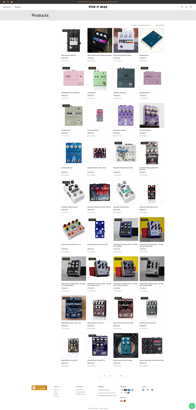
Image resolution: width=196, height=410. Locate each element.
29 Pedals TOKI (65, 130)
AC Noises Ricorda (66, 168)
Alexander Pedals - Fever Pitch (96, 168)
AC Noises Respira (145, 130)
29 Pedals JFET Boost (119, 92)
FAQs (55, 392)
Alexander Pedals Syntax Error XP (97, 244)
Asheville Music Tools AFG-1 (69, 360)
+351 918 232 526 (103, 390)
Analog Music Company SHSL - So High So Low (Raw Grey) (99, 284)
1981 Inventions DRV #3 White (122, 55)
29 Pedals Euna (144, 55)
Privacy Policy (79, 390)
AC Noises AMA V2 (93, 130)
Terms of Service (80, 392)
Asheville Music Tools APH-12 (96, 360)
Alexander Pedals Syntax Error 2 (71, 244)
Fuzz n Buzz (95, 408)
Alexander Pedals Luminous (69, 207)
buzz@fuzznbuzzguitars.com (107, 395)
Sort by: (133, 25)
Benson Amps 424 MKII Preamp (122, 360)
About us (56, 390)
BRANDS (18, 7)
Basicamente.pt (104, 408)
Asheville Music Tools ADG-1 (148, 323)
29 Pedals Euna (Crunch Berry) (70, 92)
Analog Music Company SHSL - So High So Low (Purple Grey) (151, 245)
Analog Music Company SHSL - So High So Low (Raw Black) (73, 284)
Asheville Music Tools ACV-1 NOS (123, 323)
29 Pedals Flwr (91, 92)
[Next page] (126, 376)
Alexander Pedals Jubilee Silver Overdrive (149, 168)
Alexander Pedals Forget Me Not (123, 168)
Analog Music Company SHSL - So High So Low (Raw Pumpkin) (125, 284)
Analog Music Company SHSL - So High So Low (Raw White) (151, 284)
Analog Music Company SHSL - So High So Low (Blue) (125, 245)
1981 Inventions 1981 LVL (68, 55)
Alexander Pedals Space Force (149, 207)
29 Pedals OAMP (144, 92)
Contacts (56, 396)
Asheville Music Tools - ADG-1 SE (71, 323)
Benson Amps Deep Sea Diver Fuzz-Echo (152, 360)
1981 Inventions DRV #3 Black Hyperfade (99, 55)
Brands (56, 394)
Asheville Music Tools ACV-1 (95, 323)
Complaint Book (80, 394)
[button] (4, 7)
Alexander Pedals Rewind (121, 207)
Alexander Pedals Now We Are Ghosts (98, 207)
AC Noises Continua (119, 130)
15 (121, 376)
